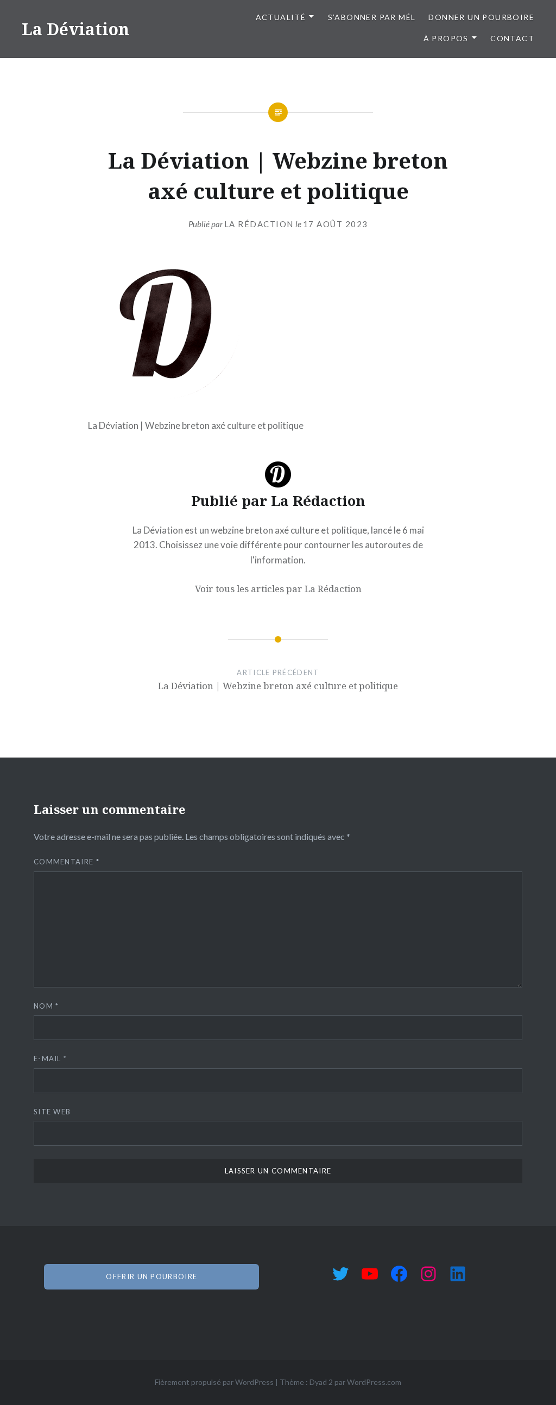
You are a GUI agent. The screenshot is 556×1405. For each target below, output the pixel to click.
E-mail (50, 1058)
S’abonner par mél (372, 17)
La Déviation (75, 29)
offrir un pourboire (151, 1276)
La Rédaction (259, 224)
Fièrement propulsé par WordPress (214, 1382)
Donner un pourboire (481, 17)
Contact (512, 38)
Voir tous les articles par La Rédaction (278, 588)
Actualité (281, 17)
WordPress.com (374, 1382)
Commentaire (66, 861)
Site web (52, 1111)
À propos (446, 38)
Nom (46, 1006)
